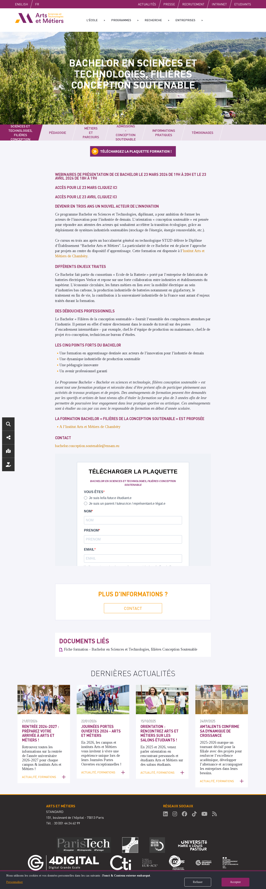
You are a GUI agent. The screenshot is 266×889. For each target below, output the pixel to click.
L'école (92, 20)
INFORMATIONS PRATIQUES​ (163, 132)
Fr (37, 4)
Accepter (235, 882)
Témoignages (202, 132)
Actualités (147, 4)
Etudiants (242, 4)
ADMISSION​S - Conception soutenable (126, 133)
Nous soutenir (8, 464)
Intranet (219, 4)
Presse (169, 4)
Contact (133, 608)
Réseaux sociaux (8, 437)
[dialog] (133, 880)
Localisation (8, 451)
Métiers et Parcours (91, 132)
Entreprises (185, 20)
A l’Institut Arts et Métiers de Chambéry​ (90, 427)
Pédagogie (57, 132)
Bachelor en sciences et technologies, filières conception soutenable (20, 133)
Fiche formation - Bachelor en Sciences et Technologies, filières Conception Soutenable (130, 649)
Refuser (198, 882)
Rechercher (8, 424)
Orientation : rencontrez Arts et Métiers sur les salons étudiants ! (159, 733)
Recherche (153, 20)
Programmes (121, 20)
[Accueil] (39, 17)
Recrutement (193, 4)
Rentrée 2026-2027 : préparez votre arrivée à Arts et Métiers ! (40, 733)
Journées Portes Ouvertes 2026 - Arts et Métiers (101, 731)
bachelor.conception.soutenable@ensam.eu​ (87, 446)
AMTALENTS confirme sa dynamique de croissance (219, 731)
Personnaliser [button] (14, 882)
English (21, 4)
